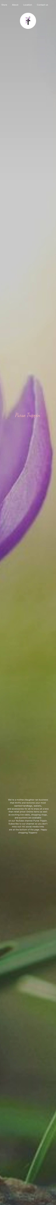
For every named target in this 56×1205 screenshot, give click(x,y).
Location (27, 4)
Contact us (42, 4)
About (15, 4)
